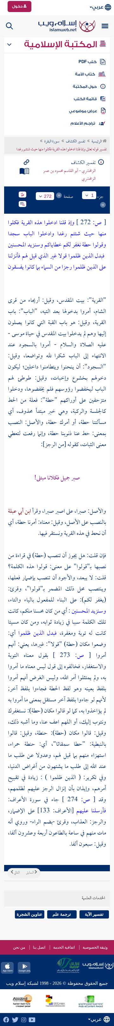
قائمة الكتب (85, 99)
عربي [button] (97, 7)
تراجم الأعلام (83, 123)
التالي (16, 873)
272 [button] (48, 196)
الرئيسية (97, 142)
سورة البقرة (52, 142)
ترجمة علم (62, 914)
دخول (17, 6)
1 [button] (92, 195)
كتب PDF (88, 62)
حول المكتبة (85, 86)
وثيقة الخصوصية (95, 947)
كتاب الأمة (85, 74)
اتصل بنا (39, 947)
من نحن (19, 947)
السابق (30, 873)
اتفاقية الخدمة (64, 947)
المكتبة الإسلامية (61, 44)
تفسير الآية (94, 914)
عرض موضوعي (83, 111)
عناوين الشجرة (29, 914)
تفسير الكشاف (75, 142)
